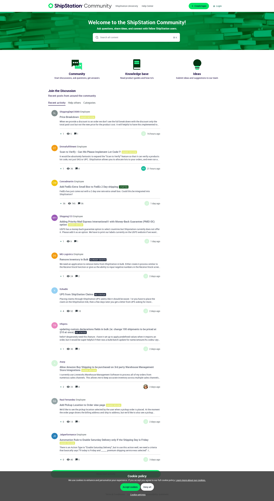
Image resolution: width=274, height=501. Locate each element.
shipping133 (66, 216)
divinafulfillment (68, 146)
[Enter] (96, 37)
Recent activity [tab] (56, 102)
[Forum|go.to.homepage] (80, 6)
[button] (137, 494)
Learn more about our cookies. (191, 480)
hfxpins (63, 324)
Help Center (147, 5)
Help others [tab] (74, 102)
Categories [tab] (89, 102)
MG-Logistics (66, 254)
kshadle (64, 289)
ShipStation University (126, 5)
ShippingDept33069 (70, 112)
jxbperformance (68, 434)
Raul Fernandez (67, 400)
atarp (62, 362)
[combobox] (136, 37)
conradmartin (67, 181)
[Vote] (61, 133)
